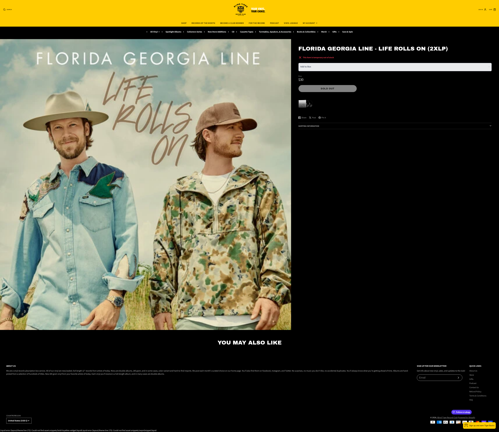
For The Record (257, 23)
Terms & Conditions (477, 395)
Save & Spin (347, 31)
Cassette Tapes (246, 31)
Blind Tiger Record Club (447, 417)
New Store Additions (217, 31)
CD (233, 31)
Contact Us (474, 387)
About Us (473, 370)
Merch (324, 31)
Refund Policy (475, 391)
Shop (183, 23)
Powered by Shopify (466, 417)
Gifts (334, 31)
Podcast (274, 23)
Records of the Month (203, 23)
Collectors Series (194, 31)
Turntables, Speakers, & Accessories (275, 31)
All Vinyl (154, 31)
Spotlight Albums (173, 31)
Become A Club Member (232, 23)
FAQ (471, 399)
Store (471, 375)
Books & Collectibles (306, 31)
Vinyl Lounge (291, 23)
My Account (309, 23)
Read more (303, 111)
